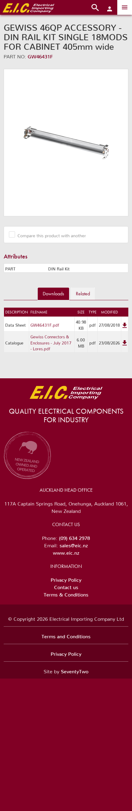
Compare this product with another (51, 234)
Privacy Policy (66, 579)
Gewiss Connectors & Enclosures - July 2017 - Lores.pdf (51, 341)
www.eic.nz (66, 551)
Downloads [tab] (53, 293)
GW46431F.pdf (44, 324)
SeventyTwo (74, 670)
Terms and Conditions (66, 635)
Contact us (66, 586)
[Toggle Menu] (124, 7)
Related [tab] (83, 293)
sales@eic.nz (74, 544)
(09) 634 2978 (74, 537)
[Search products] (95, 7)
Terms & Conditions (66, 593)
